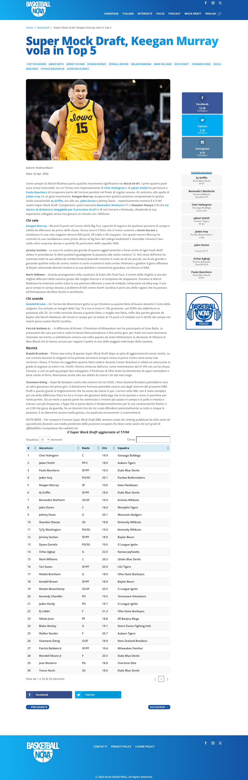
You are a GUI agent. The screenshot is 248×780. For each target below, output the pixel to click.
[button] (35, 448)
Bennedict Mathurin (110, 205)
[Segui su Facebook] (206, 3)
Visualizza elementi (44, 439)
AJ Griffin (57, 200)
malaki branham (141, 64)
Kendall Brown (118, 64)
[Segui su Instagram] (213, 3)
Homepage (111, 13)
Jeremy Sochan (75, 64)
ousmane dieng (201, 64)
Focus (160, 13)
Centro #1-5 (201, 247)
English (210, 13)
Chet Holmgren (36, 64)
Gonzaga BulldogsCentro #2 (202, 207)
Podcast (174, 13)
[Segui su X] (220, 3)
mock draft (181, 64)
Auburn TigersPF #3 (202, 221)
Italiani (128, 13)
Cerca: (131, 439)
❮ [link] (155, 679)
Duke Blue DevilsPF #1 (201, 275)
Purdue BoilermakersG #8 (202, 234)
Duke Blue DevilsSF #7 (201, 180)
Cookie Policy (144, 746)
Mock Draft (193, 13)
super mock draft (78, 68)
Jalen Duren (88, 200)
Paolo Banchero (36, 192)
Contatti (100, 746)
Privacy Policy (121, 746)
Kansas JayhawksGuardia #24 (202, 261)
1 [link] (161, 679)
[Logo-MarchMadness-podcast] (204, 328)
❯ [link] (167, 679)
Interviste (145, 13)
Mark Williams (163, 64)
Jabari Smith (56, 64)
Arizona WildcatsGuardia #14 (202, 194)
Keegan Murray (96, 64)
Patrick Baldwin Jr (52, 68)
